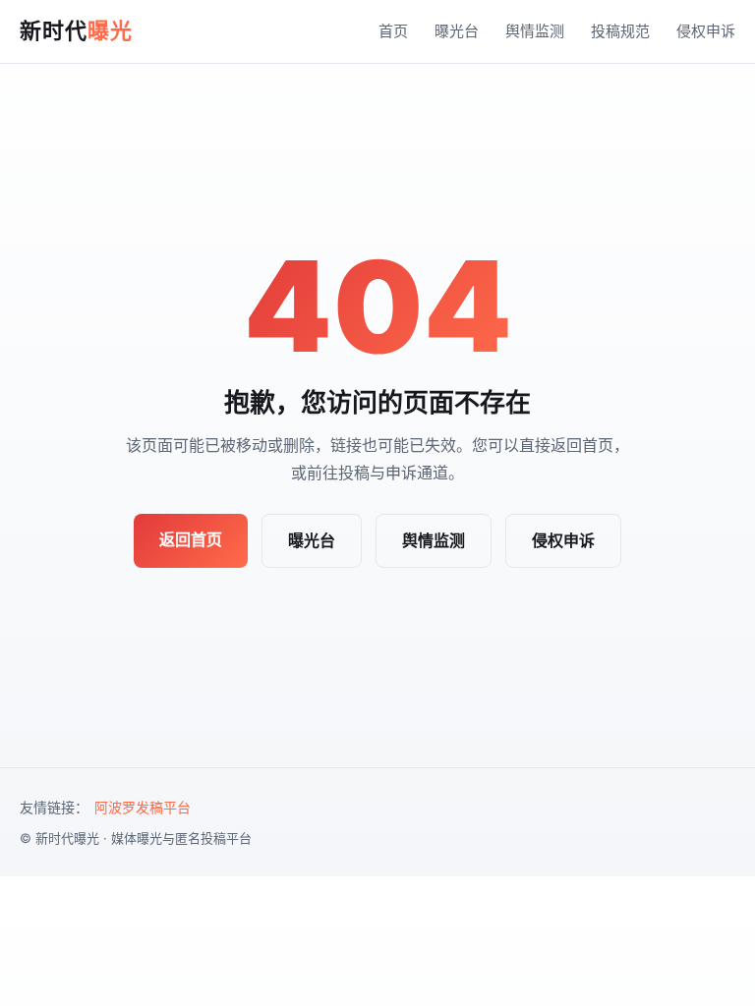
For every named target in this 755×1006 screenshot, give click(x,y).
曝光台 (457, 31)
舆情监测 (534, 31)
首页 (393, 31)
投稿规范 (620, 31)
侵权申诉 (705, 31)
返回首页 (190, 539)
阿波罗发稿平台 (142, 807)
